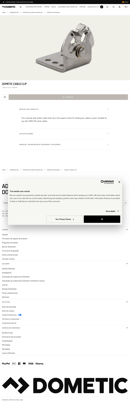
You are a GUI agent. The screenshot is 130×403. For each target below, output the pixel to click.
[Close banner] (119, 182)
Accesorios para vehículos (67, 7)
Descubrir (5, 264)
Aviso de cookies (8, 311)
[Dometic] (8, 7)
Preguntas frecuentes (10, 243)
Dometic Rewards (8, 269)
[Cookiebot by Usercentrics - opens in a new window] (103, 182)
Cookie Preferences (9, 315)
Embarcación (14, 12)
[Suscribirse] (125, 203)
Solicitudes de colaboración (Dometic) (16, 277)
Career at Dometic (15, 353)
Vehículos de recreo (95, 7)
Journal (4, 285)
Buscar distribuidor (9, 247)
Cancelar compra (8, 259)
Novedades (13, 349)
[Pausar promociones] (3, 2)
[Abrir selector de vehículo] (113, 7)
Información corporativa (11, 328)
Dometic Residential (16, 289)
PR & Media (13, 345)
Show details (110, 211)
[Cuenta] (119, 7)
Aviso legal (6, 302)
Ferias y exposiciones (10, 293)
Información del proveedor (11, 337)
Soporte (5, 230)
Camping (82, 7)
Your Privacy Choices (63, 219)
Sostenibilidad (7, 341)
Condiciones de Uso (9, 323)
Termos (47, 7)
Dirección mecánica (53, 12)
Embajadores (7, 273)
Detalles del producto (28, 109)
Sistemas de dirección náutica (33, 12)
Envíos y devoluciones (10, 255)
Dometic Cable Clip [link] (70, 170)
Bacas (54, 7)
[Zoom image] (65, 47)
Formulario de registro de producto (14, 239)
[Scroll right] (101, 6)
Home (4, 12)
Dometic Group (14, 333)
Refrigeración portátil (34, 7)
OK (102, 219)
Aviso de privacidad (9, 307)
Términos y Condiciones (10, 319)
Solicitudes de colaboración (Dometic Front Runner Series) (23, 281)
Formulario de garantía (10, 251)
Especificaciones (26, 134)
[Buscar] (107, 7)
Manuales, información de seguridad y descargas (40, 144)
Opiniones (5, 297)
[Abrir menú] (21, 7)
